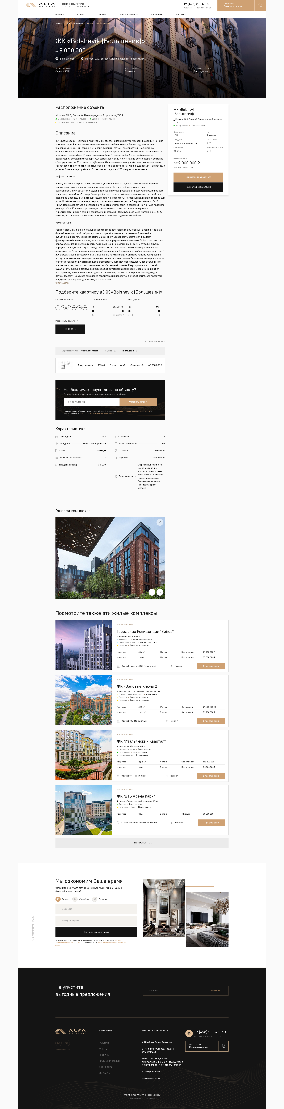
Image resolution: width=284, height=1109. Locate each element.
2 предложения (211, 666)
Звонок (65, 899)
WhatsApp (84, 899)
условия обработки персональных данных (97, 413)
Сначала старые (89, 351)
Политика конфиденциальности (142, 1098)
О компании (156, 14)
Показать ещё (139, 843)
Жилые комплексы (129, 14)
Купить (80, 14)
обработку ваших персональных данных (133, 411)
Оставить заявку (138, 402)
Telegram (103, 899)
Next (159, 592)
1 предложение (211, 823)
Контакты (180, 14)
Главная (59, 14)
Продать (102, 14)
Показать (70, 329)
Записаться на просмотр (198, 177)
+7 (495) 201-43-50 (197, 4)
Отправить (215, 991)
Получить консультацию (198, 187)
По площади (128, 351)
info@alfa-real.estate (151, 1079)
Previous (152, 592)
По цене (108, 351)
